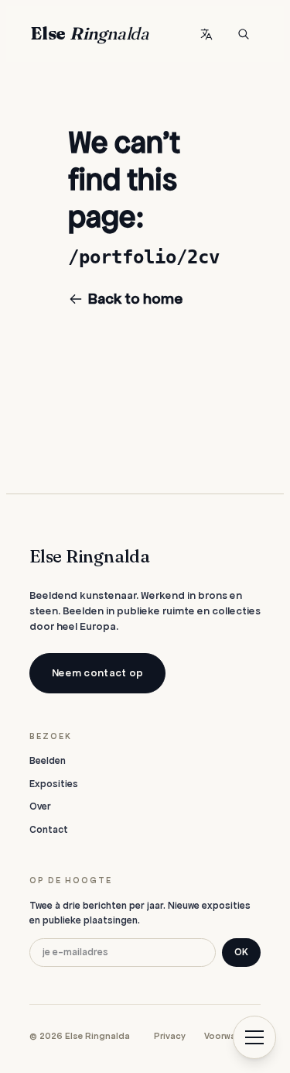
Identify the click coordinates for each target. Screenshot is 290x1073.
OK (241, 952)
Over (40, 806)
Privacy (170, 1035)
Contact (48, 829)
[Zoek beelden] (243, 34)
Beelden (47, 760)
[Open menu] (254, 1037)
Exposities (53, 784)
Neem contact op (97, 673)
